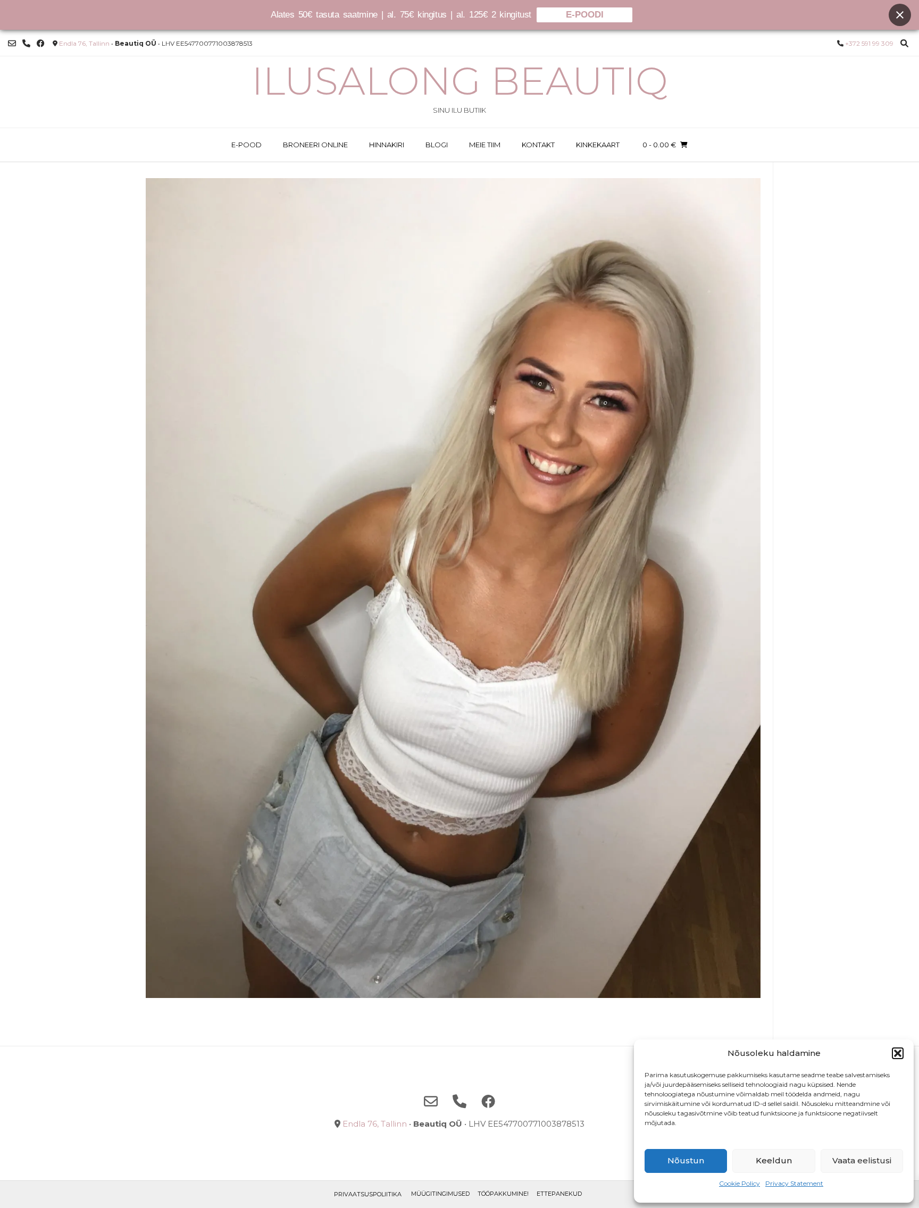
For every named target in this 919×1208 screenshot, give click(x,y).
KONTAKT (538, 144)
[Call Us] (26, 43)
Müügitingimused (440, 1193)
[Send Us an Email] (12, 43)
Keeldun (774, 1160)
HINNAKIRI (386, 144)
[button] (897, 1053)
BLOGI (436, 144)
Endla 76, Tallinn (84, 43)
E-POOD (246, 144)
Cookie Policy (739, 1183)
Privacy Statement (794, 1183)
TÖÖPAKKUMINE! (503, 1193)
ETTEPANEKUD (559, 1193)
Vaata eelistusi (861, 1160)
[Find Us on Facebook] (41, 43)
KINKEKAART (598, 144)
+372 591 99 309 (869, 43)
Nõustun (685, 1160)
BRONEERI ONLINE (315, 144)
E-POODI (585, 15)
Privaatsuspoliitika (368, 1194)
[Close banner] (900, 15)
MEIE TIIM (484, 144)
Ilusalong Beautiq (460, 81)
